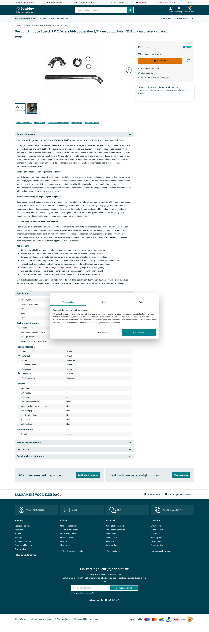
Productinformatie (24, 122)
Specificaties (39, 122)
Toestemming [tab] (68, 302)
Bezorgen (19, 537)
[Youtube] (105, 600)
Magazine (109, 541)
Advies (52, 18)
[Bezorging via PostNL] (190, 619)
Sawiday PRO (156, 537)
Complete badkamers (114, 525)
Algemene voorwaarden (44, 619)
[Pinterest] (109, 600)
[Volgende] (129, 70)
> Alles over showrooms (161, 551)
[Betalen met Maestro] (147, 619)
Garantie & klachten (23, 545)
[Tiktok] (117, 600)
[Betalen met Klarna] (176, 619)
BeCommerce (157, 541)
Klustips (63, 541)
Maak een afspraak (68, 525)
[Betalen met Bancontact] (161, 619)
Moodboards (110, 533)
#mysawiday (62, 18)
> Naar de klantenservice (25, 555)
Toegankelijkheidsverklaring (86, 619)
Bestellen (19, 529)
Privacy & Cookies (64, 619)
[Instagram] (113, 600)
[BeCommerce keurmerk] (183, 619)
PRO (192, 18)
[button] (188, 61)
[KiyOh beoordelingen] (132, 619)
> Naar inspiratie (112, 551)
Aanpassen (103, 332)
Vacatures (155, 533)
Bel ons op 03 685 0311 (172, 509)
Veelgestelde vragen (35, 509)
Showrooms (167, 18)
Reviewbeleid (20, 549)
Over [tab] (141, 302)
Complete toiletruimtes (115, 529)
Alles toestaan (139, 332)
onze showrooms (146, 90)
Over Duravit (76, 122)
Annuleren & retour (23, 541)
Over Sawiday (157, 529)
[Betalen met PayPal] (169, 619)
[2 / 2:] (31, 108)
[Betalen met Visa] (139, 619)
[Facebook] (102, 600)
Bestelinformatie (92, 122)
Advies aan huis (67, 537)
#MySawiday (111, 545)
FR (188, 2)
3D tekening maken (68, 533)
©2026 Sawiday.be (23, 619)
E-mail (74, 509)
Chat (119, 509)
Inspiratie (42, 18)
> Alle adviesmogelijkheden (72, 551)
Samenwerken (157, 545)
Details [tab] (105, 302)
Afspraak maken (181, 18)
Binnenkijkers (111, 537)
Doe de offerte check (69, 529)
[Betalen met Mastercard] (154, 619)
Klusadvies (65, 545)
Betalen (18, 533)
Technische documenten (58, 122)
